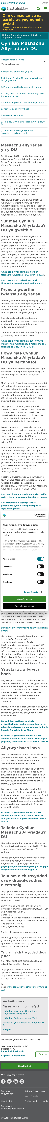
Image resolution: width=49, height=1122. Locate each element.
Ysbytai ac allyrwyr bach (16, 109)
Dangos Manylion (31, 592)
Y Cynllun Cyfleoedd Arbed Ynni (20, 1018)
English (45, 3)
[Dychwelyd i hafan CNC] (14, 8)
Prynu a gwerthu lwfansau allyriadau (22, 87)
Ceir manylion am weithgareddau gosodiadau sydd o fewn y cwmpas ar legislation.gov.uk (21, 505)
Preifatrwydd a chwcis (36, 1101)
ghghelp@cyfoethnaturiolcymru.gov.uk (21, 866)
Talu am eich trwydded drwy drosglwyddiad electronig (17, 131)
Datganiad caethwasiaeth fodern (12, 1107)
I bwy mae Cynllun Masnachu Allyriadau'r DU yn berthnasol (24, 94)
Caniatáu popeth (24, 599)
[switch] (40, 566)
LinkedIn (15, 1081)
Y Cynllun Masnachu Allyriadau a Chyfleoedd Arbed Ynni (20, 1012)
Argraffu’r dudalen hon (13, 1055)
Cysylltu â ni (24, 1066)
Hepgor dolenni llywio (12, 59)
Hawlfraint (6, 1101)
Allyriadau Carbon (11, 37)
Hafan (5, 35)
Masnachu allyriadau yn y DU (18, 71)
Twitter (9, 1081)
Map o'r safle (31, 1096)
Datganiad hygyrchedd (7, 1092)
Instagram (21, 1081)
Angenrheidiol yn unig (24, 606)
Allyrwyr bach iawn (13, 115)
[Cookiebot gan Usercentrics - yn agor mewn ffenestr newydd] (39, 515)
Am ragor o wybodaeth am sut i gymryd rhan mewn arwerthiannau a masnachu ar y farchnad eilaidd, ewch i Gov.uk (23, 344)
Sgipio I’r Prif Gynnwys (13, 3)
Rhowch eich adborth (12, 1051)
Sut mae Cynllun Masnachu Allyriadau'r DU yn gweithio (22, 79)
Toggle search (38, 8)
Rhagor (7, 1029)
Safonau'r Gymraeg (34, 1091)
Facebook (3, 1081)
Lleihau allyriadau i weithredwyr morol (23, 102)
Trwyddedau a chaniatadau (25, 35)
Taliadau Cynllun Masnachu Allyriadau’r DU (23, 123)
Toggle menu (45, 8)
